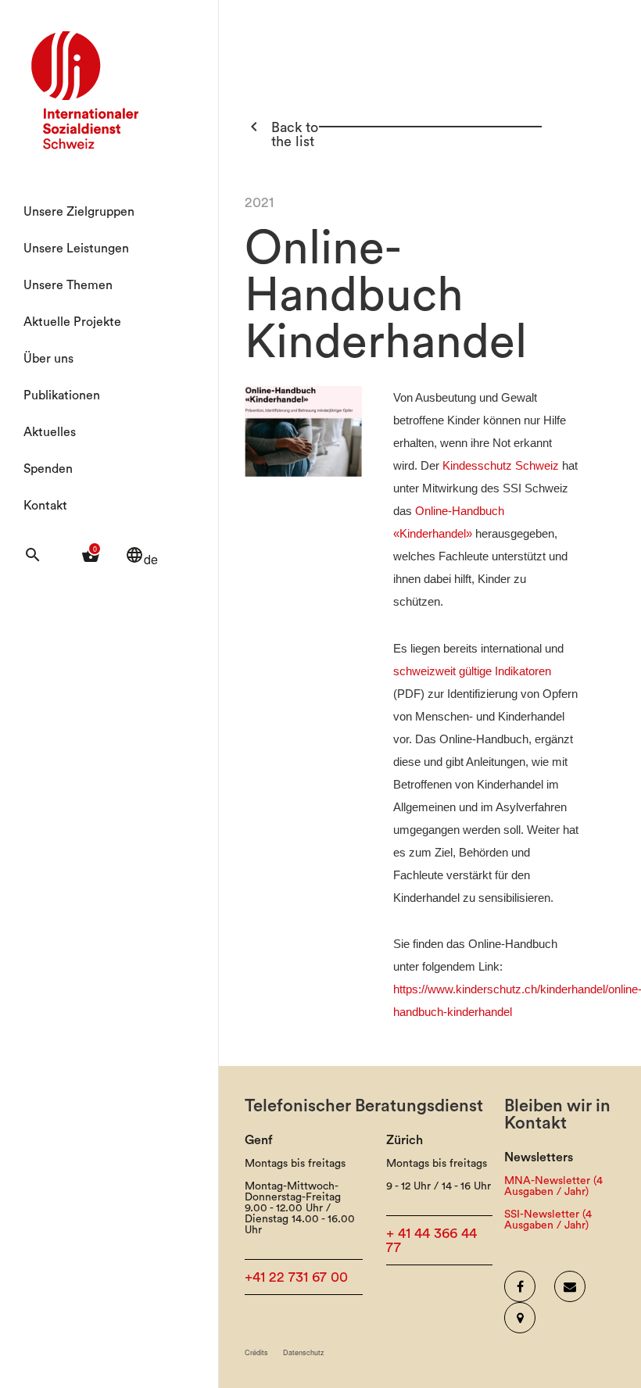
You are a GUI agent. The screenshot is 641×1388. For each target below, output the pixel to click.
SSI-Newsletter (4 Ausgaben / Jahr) (548, 1220)
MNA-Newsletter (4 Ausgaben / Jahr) (553, 1186)
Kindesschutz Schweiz (500, 466)
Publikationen (61, 395)
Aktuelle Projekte (72, 322)
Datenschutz (303, 1352)
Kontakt (45, 505)
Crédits (256, 1352)
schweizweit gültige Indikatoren (472, 671)
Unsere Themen (68, 285)
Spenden (48, 469)
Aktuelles (49, 432)
